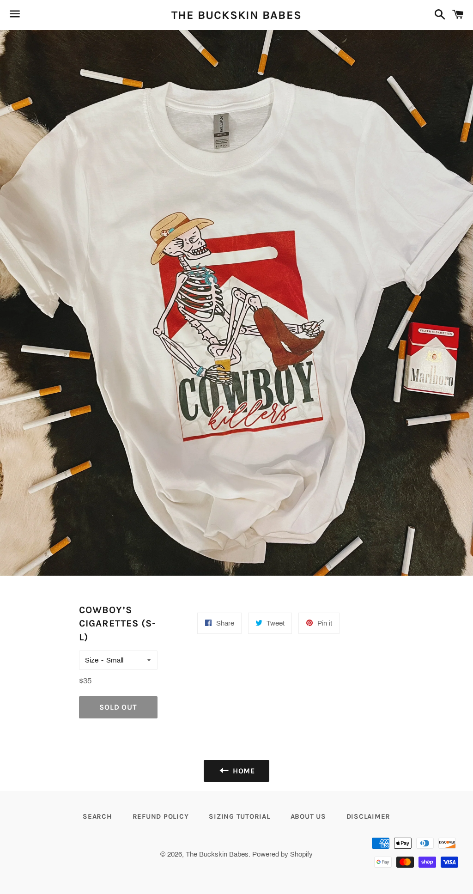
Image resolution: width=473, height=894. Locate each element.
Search (97, 816)
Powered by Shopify (282, 854)
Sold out (118, 707)
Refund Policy (161, 816)
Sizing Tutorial (239, 816)
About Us (308, 816)
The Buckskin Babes (236, 15)
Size (91, 660)
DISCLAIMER (368, 816)
